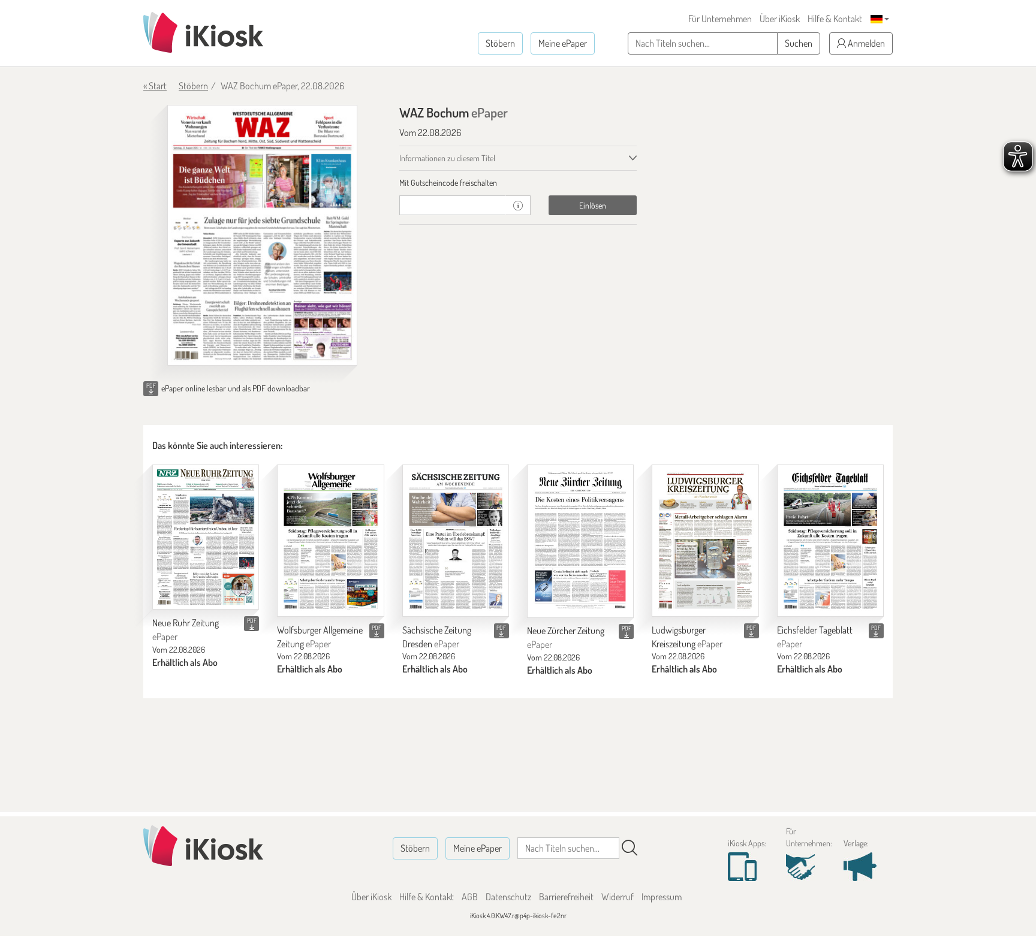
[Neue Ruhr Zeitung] (205, 537)
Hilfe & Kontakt (835, 19)
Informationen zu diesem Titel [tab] (447, 158)
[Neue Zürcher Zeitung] (580, 541)
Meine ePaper (562, 43)
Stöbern (500, 43)
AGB (470, 897)
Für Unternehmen (720, 19)
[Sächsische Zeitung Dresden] (455, 541)
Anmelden (865, 43)
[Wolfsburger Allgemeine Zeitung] (330, 541)
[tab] (518, 183)
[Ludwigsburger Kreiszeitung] (705, 541)
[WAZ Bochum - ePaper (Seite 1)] (262, 235)
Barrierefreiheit (566, 897)
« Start (155, 86)
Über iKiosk (780, 19)
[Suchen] (629, 848)
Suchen (798, 43)
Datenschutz (508, 897)
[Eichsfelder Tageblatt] (830, 541)
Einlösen (592, 205)
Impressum (662, 897)
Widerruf (617, 897)
